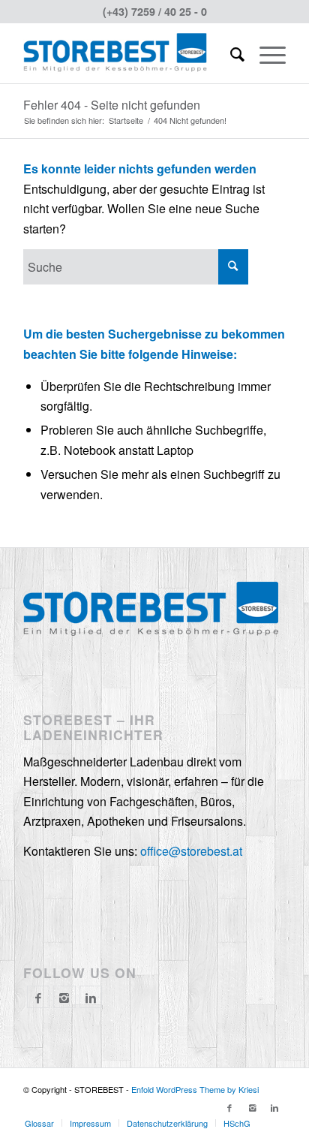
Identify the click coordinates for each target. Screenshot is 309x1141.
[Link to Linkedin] (274, 1107)
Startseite (126, 120)
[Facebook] (38, 997)
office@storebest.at (191, 851)
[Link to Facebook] (229, 1107)
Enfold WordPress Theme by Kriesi (195, 1089)
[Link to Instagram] (64, 997)
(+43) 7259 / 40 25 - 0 (155, 11)
